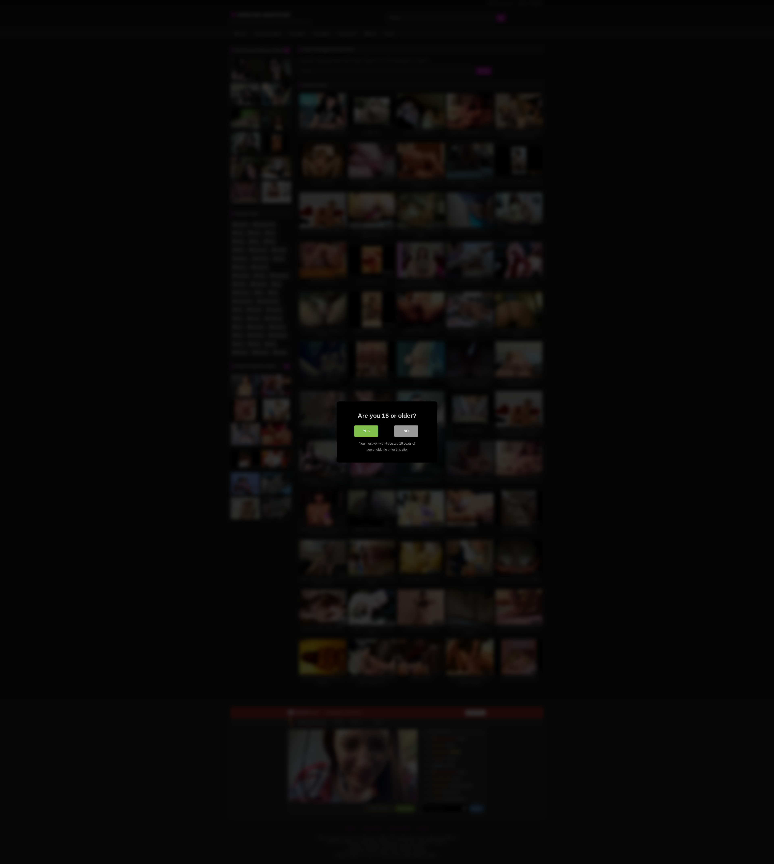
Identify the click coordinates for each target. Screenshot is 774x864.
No (406, 431)
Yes (366, 431)
